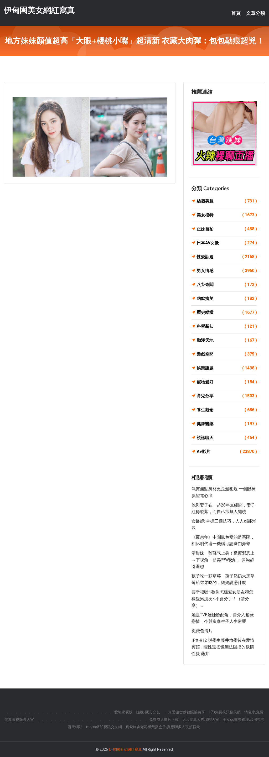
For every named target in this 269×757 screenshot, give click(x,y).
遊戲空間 (227, 354)
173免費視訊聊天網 (225, 712)
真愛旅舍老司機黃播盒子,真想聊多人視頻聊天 (163, 727)
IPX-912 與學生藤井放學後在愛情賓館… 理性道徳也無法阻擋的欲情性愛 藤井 (223, 647)
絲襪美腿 (227, 201)
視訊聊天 (227, 437)
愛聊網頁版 (123, 712)
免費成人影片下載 (164, 719)
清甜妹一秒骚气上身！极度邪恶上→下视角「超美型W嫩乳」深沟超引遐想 (223, 560)
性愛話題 (227, 256)
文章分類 (255, 13)
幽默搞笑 (227, 298)
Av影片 (227, 451)
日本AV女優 (227, 242)
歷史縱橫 (227, 312)
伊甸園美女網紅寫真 (39, 10)
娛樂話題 (227, 368)
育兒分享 (227, 395)
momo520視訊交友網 (104, 727)
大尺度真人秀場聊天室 (200, 719)
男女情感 (227, 270)
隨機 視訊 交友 (148, 712)
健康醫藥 (227, 423)
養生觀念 (227, 409)
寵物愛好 (227, 381)
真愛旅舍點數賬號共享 (186, 712)
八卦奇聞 (227, 284)
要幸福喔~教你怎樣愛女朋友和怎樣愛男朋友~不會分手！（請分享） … (222, 598)
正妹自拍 (227, 228)
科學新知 (227, 326)
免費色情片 (202, 630)
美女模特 (227, 214)
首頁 (236, 13)
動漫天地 (227, 340)
